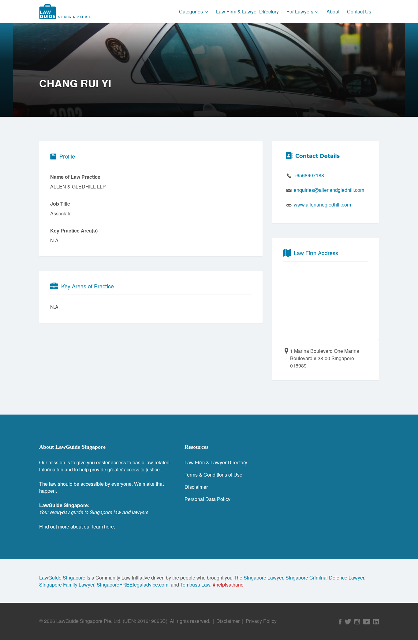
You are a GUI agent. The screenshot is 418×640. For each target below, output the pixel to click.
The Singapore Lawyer (258, 577)
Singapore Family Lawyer (66, 584)
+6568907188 (309, 175)
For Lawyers (299, 11)
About (333, 11)
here (109, 526)
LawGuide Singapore (62, 577)
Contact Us (359, 11)
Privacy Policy (261, 620)
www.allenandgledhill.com (322, 204)
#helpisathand (228, 584)
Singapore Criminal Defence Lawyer (325, 577)
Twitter (348, 621)
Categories (191, 11)
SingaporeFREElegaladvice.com (132, 584)
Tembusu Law (195, 584)
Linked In (376, 621)
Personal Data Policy (207, 499)
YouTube (366, 621)
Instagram (357, 621)
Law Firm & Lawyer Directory (247, 11)
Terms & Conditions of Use (213, 474)
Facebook (340, 621)
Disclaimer (196, 486)
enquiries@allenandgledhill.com (329, 189)
